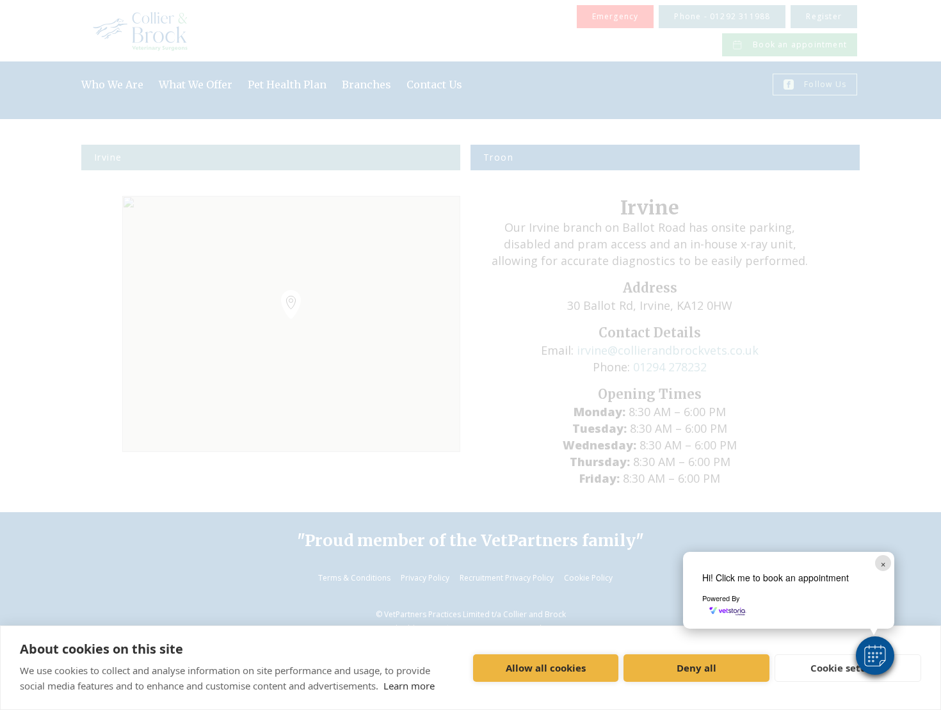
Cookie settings (847, 667)
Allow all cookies (546, 667)
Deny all (696, 667)
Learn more (409, 685)
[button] (875, 655)
